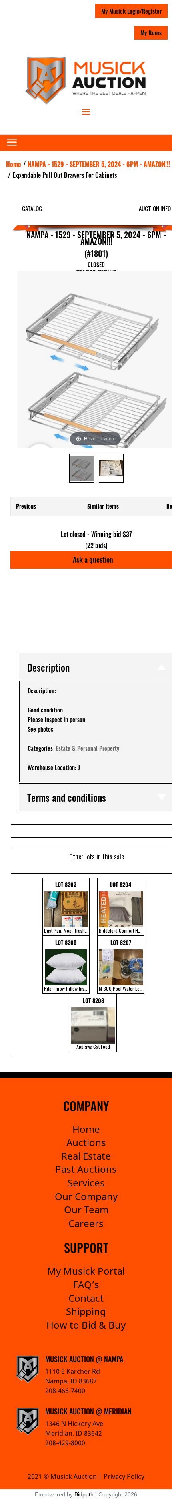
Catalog (32, 208)
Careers (86, 1223)
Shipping (86, 1311)
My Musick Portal (86, 1270)
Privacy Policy (124, 1476)
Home (86, 1129)
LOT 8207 (121, 965)
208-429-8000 (65, 1442)
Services (86, 1182)
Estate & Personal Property (87, 748)
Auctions (86, 1142)
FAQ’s (86, 1284)
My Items (151, 32)
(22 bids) (96, 545)
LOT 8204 (121, 907)
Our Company (86, 1196)
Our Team (86, 1209)
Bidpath (84, 1494)
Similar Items (103, 506)
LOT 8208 (93, 1023)
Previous (26, 506)
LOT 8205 (67, 965)
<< (17, 964)
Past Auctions (86, 1169)
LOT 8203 (67, 907)
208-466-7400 (65, 1390)
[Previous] (26, 360)
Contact (86, 1298)
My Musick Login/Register (131, 10)
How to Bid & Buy (86, 1324)
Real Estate (86, 1155)
